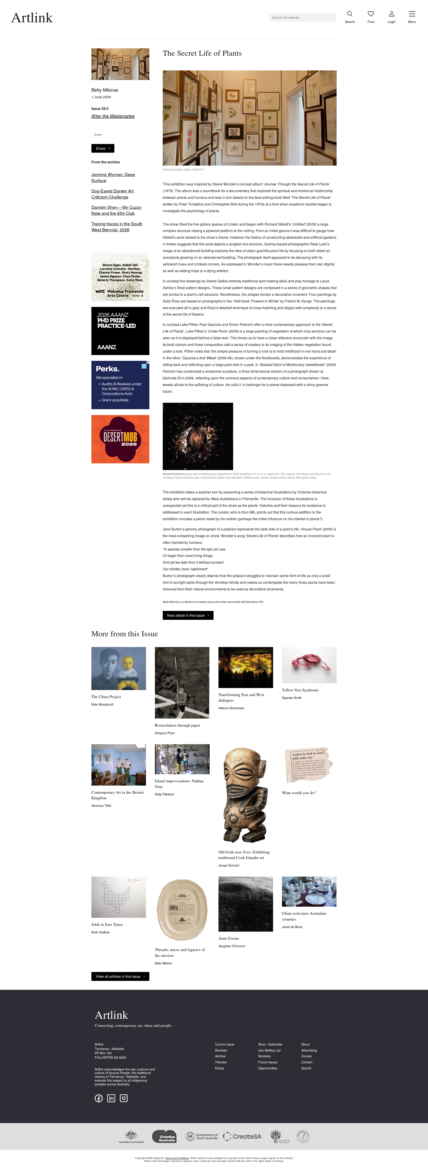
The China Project (106, 697)
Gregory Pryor (165, 733)
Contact (306, 1062)
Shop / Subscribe (270, 1044)
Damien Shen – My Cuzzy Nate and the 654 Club (116, 210)
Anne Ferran (228, 939)
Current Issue (224, 1044)
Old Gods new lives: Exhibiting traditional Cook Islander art (244, 855)
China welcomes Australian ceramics (304, 916)
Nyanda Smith (292, 697)
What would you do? (299, 793)
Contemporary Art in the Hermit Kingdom (117, 795)
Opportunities (267, 1068)
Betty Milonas (104, 89)
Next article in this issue (186, 615)
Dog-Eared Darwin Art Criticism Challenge (112, 194)
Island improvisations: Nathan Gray (179, 784)
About (305, 1044)
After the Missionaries (113, 116)
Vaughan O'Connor (231, 946)
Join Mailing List (269, 1050)
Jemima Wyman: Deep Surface (113, 177)
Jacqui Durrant (228, 865)
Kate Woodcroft (102, 704)
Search (306, 1068)
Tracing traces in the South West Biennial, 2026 (116, 226)
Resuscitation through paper (177, 726)
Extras (219, 1068)
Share (100, 148)
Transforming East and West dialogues (241, 698)
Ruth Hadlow (100, 932)
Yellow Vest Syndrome (300, 690)
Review (98, 134)
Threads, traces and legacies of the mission (180, 953)
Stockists (264, 1056)
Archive (220, 1056)
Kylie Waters (163, 963)
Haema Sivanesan (231, 708)
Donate (306, 1056)
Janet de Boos (292, 927)
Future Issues (268, 1062)
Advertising (309, 1050)
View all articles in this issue (118, 976)
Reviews (221, 1050)
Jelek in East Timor (107, 925)
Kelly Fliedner (164, 794)
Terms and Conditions (177, 1158)
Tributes (220, 1062)
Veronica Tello (101, 805)
